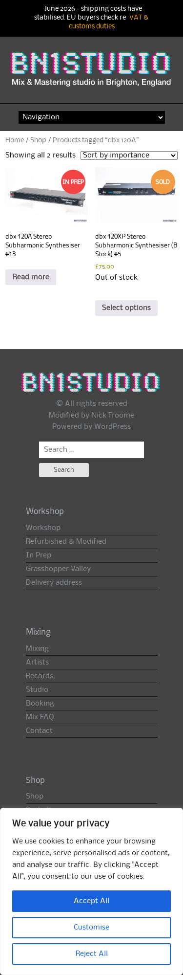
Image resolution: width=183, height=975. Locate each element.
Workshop (43, 528)
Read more (31, 277)
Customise (91, 927)
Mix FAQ (40, 717)
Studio (37, 690)
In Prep (38, 555)
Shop (38, 140)
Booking (40, 703)
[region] (91, 891)
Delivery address (54, 582)
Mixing (37, 648)
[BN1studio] (91, 73)
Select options (126, 308)
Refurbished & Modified (66, 541)
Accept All (91, 901)
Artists (37, 662)
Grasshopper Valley (58, 569)
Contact (39, 731)
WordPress (112, 426)
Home (14, 140)
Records (39, 676)
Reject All (92, 954)
